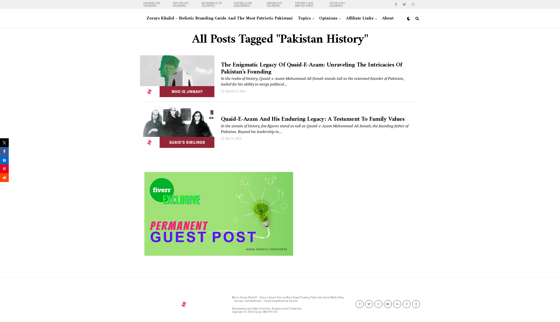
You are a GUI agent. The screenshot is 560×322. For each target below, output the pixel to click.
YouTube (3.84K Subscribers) (243, 4)
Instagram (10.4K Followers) (211, 4)
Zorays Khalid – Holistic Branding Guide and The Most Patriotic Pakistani (220, 18)
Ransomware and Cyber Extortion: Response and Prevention (266, 308)
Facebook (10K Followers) (151, 4)
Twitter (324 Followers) (181, 4)
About (388, 18)
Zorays (258, 311)
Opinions (328, 18)
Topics (304, 18)
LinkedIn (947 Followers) (274, 4)
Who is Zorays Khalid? (244, 297)
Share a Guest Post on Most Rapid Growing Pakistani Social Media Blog (301, 297)
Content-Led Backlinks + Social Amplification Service (265, 301)
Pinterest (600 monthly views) (304, 4)
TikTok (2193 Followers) (337, 4)
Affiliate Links (359, 18)
